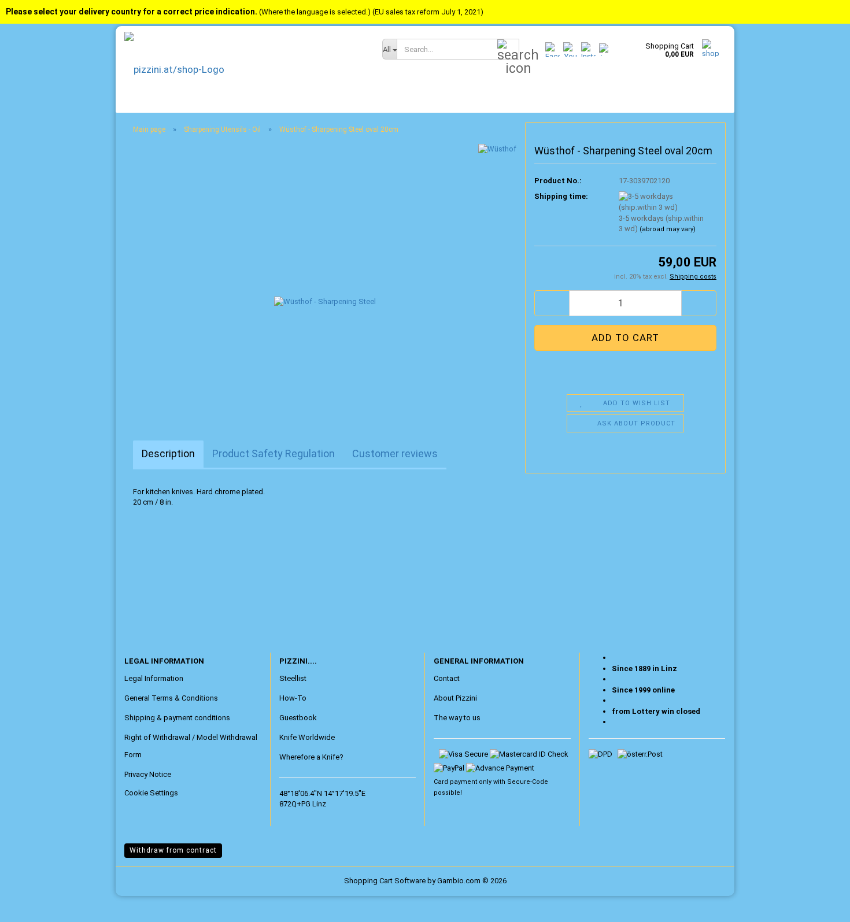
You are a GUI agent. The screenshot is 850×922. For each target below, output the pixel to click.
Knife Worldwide (307, 737)
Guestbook (298, 717)
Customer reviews (395, 453)
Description (168, 453)
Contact (447, 678)
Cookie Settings (151, 792)
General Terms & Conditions (171, 698)
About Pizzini (455, 698)
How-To (292, 698)
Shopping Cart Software (385, 880)
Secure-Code (527, 782)
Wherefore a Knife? (311, 757)
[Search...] (508, 49)
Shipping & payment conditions (177, 717)
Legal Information (153, 678)
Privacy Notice (147, 774)
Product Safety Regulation (273, 453)
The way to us (457, 717)
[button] (551, 303)
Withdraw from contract (173, 850)
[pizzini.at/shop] (244, 69)
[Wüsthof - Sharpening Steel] (325, 273)
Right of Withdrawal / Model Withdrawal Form (190, 746)
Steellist (292, 678)
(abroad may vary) (668, 229)
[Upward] (31, 905)
